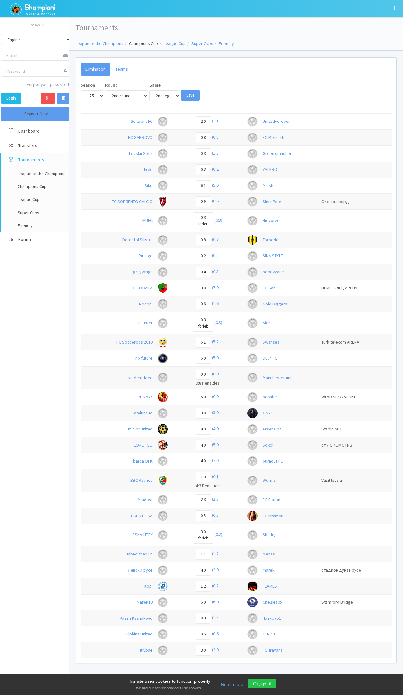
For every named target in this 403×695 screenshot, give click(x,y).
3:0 (203, 413)
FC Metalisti (273, 137)
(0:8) (216, 137)
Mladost (145, 500)
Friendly (226, 43)
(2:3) (216, 499)
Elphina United (139, 634)
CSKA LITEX (142, 535)
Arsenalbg (272, 429)
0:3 (203, 153)
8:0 (203, 288)
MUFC (147, 220)
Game (155, 85)
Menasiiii (271, 554)
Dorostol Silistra (137, 239)
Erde (148, 169)
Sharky (269, 535)
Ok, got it (262, 683)
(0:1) (216, 477)
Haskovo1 (272, 618)
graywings (143, 272)
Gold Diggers (275, 304)
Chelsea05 (272, 602)
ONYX (268, 413)
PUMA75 (145, 397)
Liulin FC (270, 358)
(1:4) (216, 618)
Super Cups (202, 43)
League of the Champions (99, 43)
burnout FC (273, 461)
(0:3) (218, 323)
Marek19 (145, 602)
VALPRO (270, 169)
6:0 (203, 358)
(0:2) (216, 169)
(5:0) (216, 185)
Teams (122, 69)
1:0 (203, 477)
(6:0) (216, 396)
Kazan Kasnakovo (136, 618)
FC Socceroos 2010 (134, 342)
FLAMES (270, 586)
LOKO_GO (143, 445)
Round (111, 85)
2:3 (203, 499)
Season (88, 85)
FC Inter (145, 323)
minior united (140, 429)
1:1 (203, 554)
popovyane (273, 272)
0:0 (203, 374)
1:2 (203, 586)
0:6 (203, 201)
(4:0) (216, 428)
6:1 (203, 185)
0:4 (203, 272)
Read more (232, 684)
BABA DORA (142, 516)
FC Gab (269, 288)
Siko (149, 185)
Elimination (95, 69)
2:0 (203, 121)
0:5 (203, 515)
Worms (269, 480)
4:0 (203, 429)
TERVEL (269, 634)
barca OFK (143, 461)
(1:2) (216, 553)
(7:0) (216, 287)
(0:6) (216, 201)
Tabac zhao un (139, 554)
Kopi (148, 586)
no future (144, 358)
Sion (267, 323)
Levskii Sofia (141, 153)
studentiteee (140, 377)
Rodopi (146, 304)
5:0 (203, 397)
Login (11, 98)
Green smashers (278, 153)
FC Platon (271, 500)
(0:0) (216, 374)
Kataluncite (142, 413)
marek (269, 570)
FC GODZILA (142, 288)
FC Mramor (273, 516)
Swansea (271, 342)
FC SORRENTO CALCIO (132, 201)
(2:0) (216, 570)
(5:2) (216, 342)
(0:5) (216, 271)
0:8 (203, 137)
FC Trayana (273, 650)
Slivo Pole (272, 201)
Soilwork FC (142, 121)
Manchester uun (277, 377)
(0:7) (216, 239)
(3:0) (216, 412)
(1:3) (216, 153)
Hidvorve (271, 220)
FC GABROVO (140, 137)
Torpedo (271, 239)
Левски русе (140, 570)
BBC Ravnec (141, 480)
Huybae (146, 650)
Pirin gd (146, 256)
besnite (270, 397)
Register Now (36, 114)
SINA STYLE (273, 256)
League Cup (175, 43)
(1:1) (216, 121)
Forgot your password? (49, 84)
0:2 (203, 169)
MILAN (268, 185)
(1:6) (216, 303)
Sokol (268, 445)
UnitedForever (276, 121)
